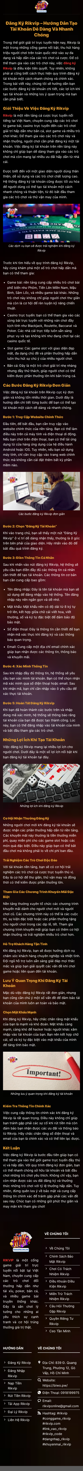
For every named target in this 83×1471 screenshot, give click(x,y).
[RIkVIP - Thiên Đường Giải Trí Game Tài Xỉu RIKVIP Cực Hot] (41, 7)
